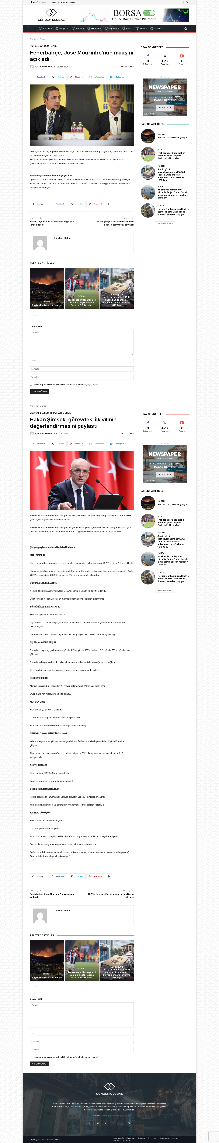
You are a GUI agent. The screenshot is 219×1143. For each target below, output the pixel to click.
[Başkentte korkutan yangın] (47, 288)
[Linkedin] (105, 1123)
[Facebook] (183, 2)
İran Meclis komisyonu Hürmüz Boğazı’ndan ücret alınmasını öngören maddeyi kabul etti (172, 193)
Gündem (44, 46)
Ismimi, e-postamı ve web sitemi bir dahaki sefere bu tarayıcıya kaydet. (66, 384)
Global (160, 186)
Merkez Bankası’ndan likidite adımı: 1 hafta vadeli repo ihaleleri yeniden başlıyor (173, 212)
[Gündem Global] (32, 67)
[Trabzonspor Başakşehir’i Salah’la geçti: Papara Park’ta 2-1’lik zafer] (82, 288)
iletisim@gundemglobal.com (114, 1115)
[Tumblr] (121, 1123)
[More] (109, 204)
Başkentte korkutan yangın (47, 305)
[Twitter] (187, 2)
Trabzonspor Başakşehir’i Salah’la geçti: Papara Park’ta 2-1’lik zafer (82, 303)
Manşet (54, 46)
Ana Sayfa (34, 39)
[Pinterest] (113, 1123)
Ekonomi (161, 206)
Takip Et (165, 54)
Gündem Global (44, 67)
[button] (185, 28)
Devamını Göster (164, 223)
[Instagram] (98, 1123)
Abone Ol (182, 54)
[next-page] (36, 314)
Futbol (42, 39)
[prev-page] (32, 314)
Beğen (148, 54)
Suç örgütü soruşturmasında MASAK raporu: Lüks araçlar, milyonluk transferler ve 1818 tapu (116, 300)
